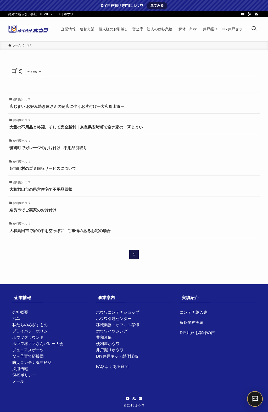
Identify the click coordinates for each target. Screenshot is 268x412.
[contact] (256, 14)
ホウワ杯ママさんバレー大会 (37, 343)
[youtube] (242, 14)
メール (18, 381)
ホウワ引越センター (113, 318)
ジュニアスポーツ (28, 350)
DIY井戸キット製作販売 (117, 356)
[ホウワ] (28, 29)
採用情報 (20, 368)
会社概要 (20, 312)
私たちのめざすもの (30, 325)
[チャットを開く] (255, 399)
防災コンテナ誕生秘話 (32, 362)
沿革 (16, 318)
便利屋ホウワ (108, 343)
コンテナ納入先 (193, 312)
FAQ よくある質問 (112, 366)
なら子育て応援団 (28, 356)
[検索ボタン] (254, 29)
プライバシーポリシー (32, 331)
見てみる (157, 5)
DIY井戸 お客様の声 (197, 332)
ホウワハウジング (111, 331)
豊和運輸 (104, 337)
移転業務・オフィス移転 (117, 325)
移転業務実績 (191, 322)
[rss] (249, 14)
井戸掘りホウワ (110, 350)
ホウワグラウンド (28, 337)
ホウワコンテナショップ (117, 312)
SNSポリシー (24, 375)
